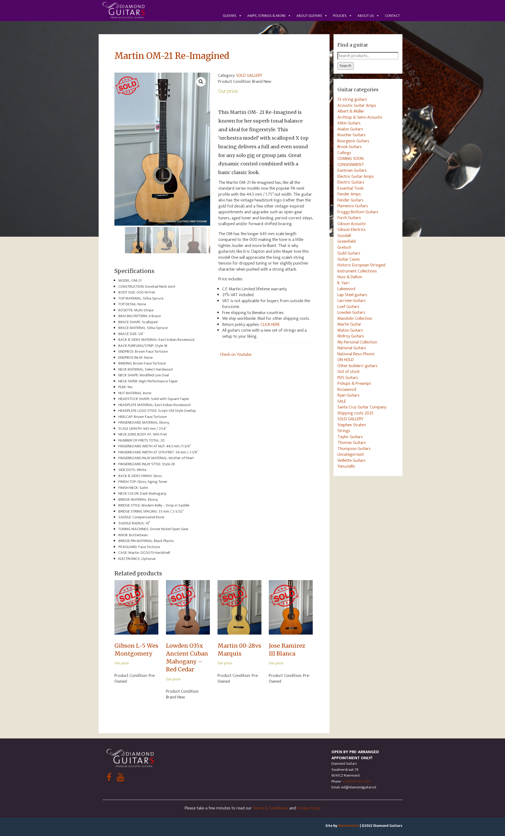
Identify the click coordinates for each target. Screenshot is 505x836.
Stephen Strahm (351, 425)
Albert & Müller (350, 111)
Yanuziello (346, 466)
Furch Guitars (349, 217)
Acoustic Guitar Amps (356, 105)
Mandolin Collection (354, 318)
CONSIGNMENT (350, 164)
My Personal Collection (357, 342)
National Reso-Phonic (356, 354)
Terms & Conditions (270, 808)
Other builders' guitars (357, 365)
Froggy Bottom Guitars (357, 212)
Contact (392, 15)
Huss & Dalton (349, 277)
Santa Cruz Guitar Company (361, 407)
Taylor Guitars (350, 436)
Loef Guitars (348, 306)
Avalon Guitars (350, 129)
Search (345, 65)
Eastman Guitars (352, 170)
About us (365, 15)
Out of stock (348, 371)
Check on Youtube (235, 354)
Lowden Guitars (351, 312)
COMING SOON (350, 158)
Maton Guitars (350, 330)
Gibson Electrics (351, 229)
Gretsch (344, 247)
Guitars (229, 15)
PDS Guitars (347, 377)
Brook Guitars (349, 146)
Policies (340, 15)
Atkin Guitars (349, 123)
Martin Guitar (349, 324)
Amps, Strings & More (266, 15)
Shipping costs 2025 (355, 413)
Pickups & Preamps (354, 383)
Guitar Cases (348, 259)
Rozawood (346, 389)
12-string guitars (352, 99)
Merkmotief (348, 826)
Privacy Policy (308, 808)
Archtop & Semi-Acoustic (359, 117)
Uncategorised (350, 454)
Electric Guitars (350, 182)
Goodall (344, 235)
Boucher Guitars (351, 135)
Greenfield (346, 241)
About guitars (309, 15)
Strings (343, 430)
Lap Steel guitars (352, 294)
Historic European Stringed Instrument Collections (361, 268)
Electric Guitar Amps (355, 176)
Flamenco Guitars (352, 206)
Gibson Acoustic (351, 223)
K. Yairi (343, 283)
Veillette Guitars (351, 460)
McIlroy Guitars (350, 336)
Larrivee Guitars (351, 300)
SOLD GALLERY (249, 75)
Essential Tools (350, 188)
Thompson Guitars (354, 448)
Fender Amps (349, 194)
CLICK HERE (270, 324)
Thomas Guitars (351, 442)
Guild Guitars (348, 253)
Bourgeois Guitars (353, 141)
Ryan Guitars (348, 395)
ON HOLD (345, 359)
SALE (341, 401)
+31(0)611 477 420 (356, 781)
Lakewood (346, 288)
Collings (344, 152)
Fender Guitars (350, 200)
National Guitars (351, 348)
